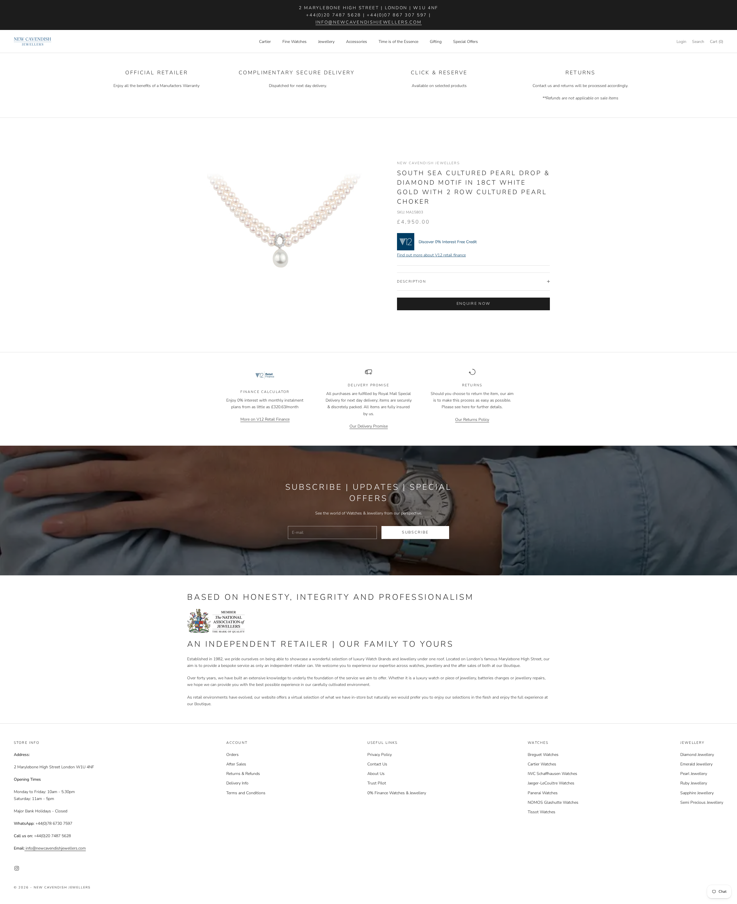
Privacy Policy (379, 754)
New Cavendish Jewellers (428, 163)
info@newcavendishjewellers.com (369, 22)
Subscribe (415, 532)
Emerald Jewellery (696, 764)
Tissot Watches (541, 812)
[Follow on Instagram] (17, 868)
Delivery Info (237, 783)
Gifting (436, 41)
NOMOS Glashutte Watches (553, 802)
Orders (232, 754)
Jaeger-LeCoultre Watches (551, 783)
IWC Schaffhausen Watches (552, 773)
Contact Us (377, 764)
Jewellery (326, 41)
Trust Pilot (376, 783)
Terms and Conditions (245, 793)
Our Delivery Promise (368, 426)
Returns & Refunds (243, 773)
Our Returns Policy (472, 419)
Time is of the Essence (398, 41)
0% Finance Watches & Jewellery (396, 793)
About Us (376, 773)
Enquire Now (474, 303)
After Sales (236, 764)
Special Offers (465, 41)
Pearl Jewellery (693, 773)
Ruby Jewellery (693, 783)
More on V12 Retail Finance (265, 419)
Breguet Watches (543, 754)
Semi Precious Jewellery (701, 802)
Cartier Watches (542, 764)
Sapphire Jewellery (697, 793)
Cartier (265, 41)
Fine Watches (294, 41)
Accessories (356, 41)
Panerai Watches (543, 793)
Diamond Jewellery (697, 754)
